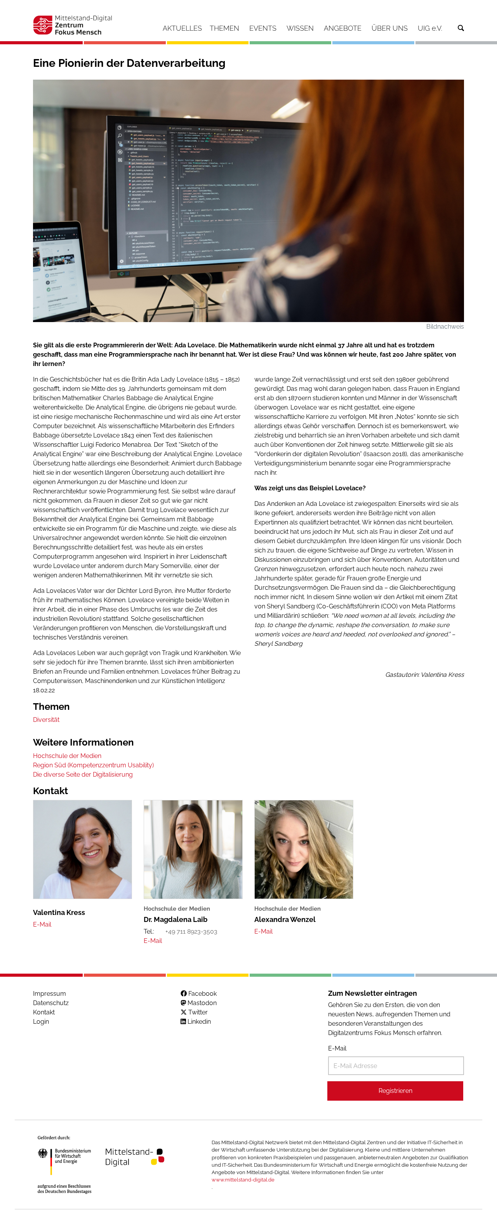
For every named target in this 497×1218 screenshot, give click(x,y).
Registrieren (395, 1090)
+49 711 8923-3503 (191, 931)
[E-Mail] (42, 924)
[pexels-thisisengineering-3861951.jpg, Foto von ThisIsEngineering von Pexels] (248, 200)
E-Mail (337, 1048)
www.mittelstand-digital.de (243, 1180)
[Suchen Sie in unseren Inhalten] (461, 28)
